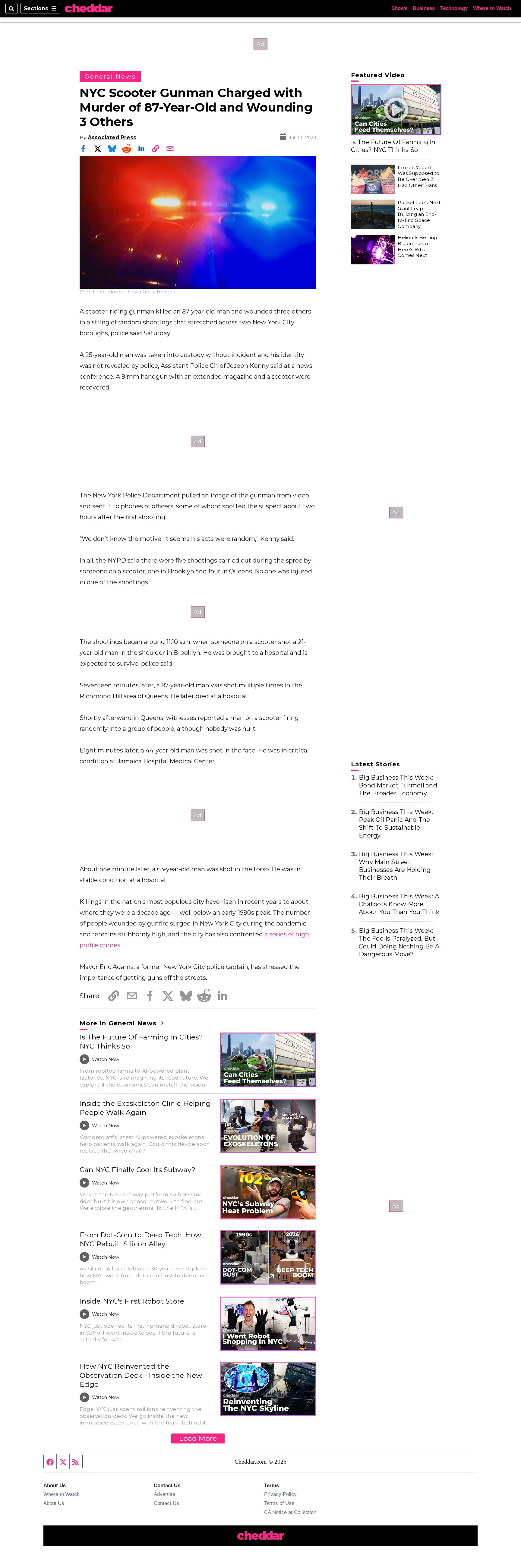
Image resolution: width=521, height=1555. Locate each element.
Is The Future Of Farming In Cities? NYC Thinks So (141, 1041)
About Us (53, 1503)
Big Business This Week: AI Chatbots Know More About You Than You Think (400, 904)
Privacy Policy (280, 1494)
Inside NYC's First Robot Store (132, 1301)
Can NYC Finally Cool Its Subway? (137, 1169)
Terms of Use (279, 1503)
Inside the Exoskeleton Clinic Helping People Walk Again (145, 1108)
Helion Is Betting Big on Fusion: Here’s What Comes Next (417, 246)
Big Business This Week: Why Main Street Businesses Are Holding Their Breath (396, 865)
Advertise (164, 1494)
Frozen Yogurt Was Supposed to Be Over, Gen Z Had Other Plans (418, 176)
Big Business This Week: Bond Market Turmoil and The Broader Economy (398, 785)
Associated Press (112, 137)
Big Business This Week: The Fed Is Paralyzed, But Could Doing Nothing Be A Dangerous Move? (399, 942)
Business (424, 8)
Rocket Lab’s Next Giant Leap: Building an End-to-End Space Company (419, 214)
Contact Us (166, 1503)
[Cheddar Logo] (89, 9)
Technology (454, 8)
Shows (399, 8)
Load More (198, 1438)
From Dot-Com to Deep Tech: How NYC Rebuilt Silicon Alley (140, 1239)
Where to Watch (492, 8)
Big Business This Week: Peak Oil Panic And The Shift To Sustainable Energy (396, 823)
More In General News (119, 1023)
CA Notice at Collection (290, 1512)
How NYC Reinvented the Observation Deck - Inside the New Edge (141, 1375)
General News (110, 76)
